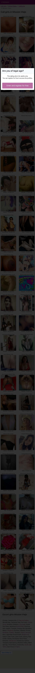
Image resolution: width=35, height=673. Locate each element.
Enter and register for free (18, 86)
